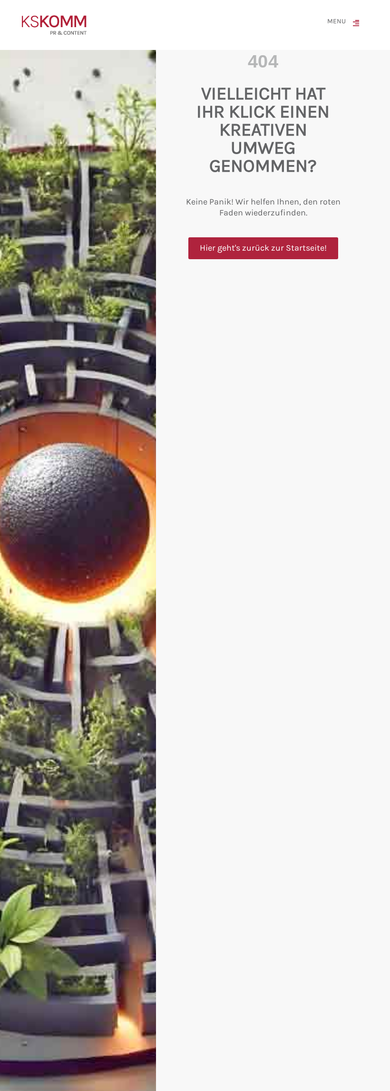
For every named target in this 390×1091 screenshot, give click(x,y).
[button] (358, 25)
